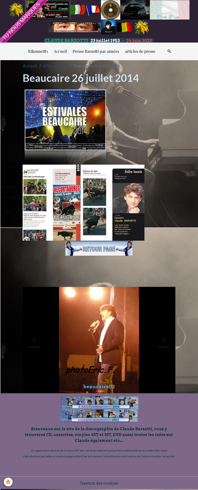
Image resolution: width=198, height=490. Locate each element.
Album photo (55, 66)
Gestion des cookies (99, 483)
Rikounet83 (38, 51)
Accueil (60, 51)
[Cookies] (8, 482)
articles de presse (140, 51)
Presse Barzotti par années (96, 51)
